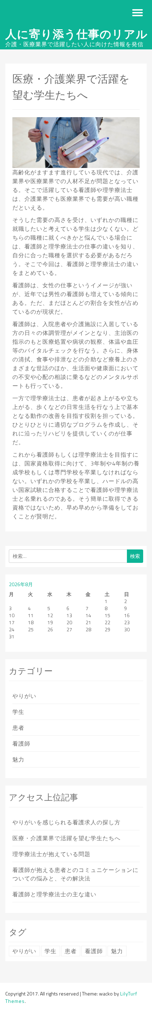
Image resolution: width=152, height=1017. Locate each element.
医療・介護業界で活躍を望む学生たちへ (66, 838)
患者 (18, 727)
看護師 (21, 743)
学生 (18, 712)
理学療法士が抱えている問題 (51, 854)
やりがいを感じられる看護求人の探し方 (66, 822)
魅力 (18, 759)
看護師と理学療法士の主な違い (54, 894)
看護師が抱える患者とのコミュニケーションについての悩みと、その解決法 (75, 874)
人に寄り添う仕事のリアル (76, 33)
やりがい (24, 696)
